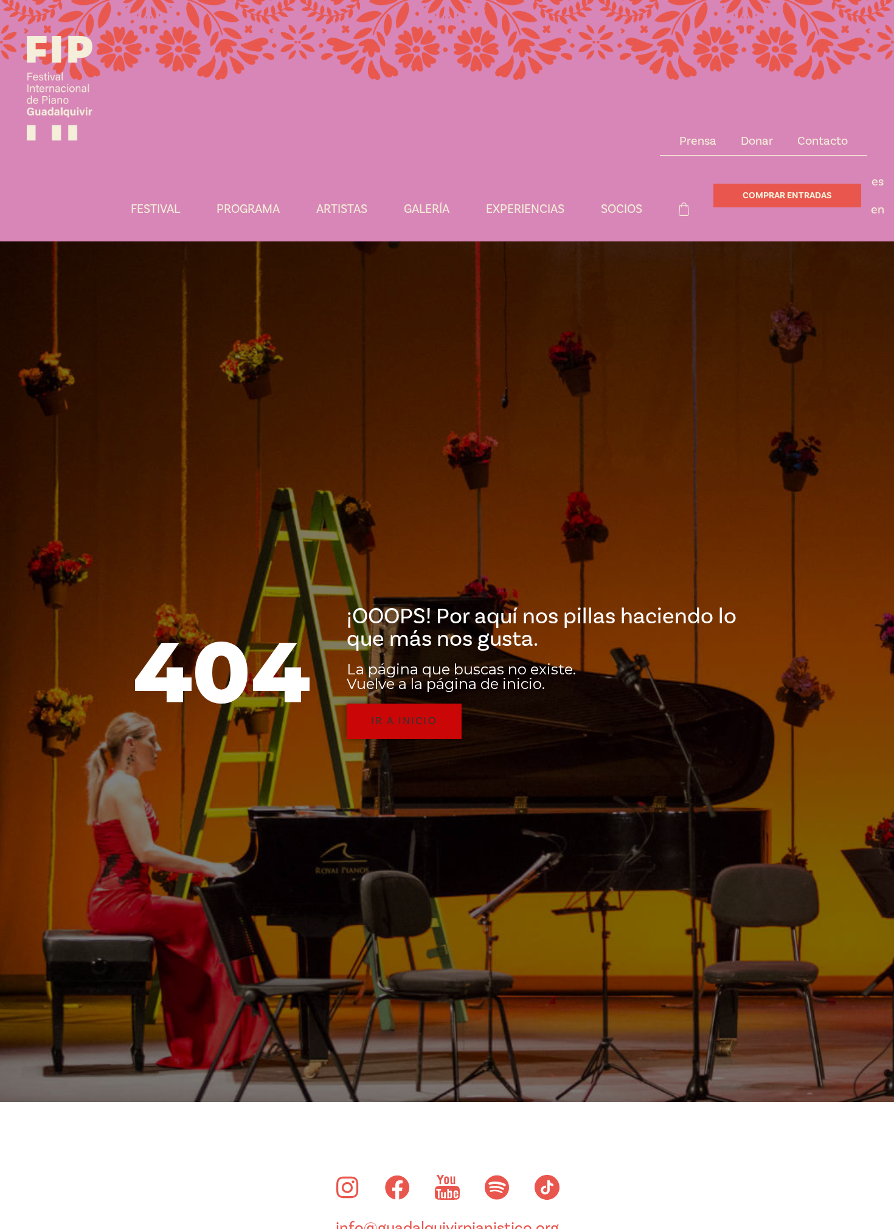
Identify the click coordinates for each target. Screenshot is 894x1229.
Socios (621, 209)
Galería (426, 209)
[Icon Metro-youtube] (447, 1188)
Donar (757, 141)
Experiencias (525, 209)
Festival (155, 209)
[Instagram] (347, 1188)
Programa (248, 209)
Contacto (822, 141)
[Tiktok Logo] (547, 1188)
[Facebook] (397, 1188)
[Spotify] (497, 1188)
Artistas (341, 209)
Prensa (697, 141)
